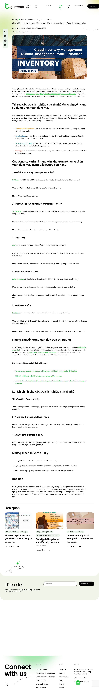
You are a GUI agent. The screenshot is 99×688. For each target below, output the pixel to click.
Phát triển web (41, 669)
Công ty (37, 6)
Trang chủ (28, 6)
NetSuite (15, 180)
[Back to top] (78, 682)
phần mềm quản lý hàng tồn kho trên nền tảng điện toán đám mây (51, 94)
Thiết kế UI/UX (41, 680)
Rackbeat (16, 313)
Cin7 (14, 245)
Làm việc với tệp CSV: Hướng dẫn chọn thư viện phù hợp (80, 539)
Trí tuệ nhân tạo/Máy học (45, 677)
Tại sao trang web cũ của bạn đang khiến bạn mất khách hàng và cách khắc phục (46, 371)
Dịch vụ (61, 673)
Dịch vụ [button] (49, 5)
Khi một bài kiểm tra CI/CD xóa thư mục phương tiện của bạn (38, 376)
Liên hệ (68, 6)
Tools (61, 680)
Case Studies (79, 5)
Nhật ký (60, 6)
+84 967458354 (80, 678)
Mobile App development (45, 673)
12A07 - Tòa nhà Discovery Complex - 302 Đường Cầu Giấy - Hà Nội (84, 671)
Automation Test (42, 684)
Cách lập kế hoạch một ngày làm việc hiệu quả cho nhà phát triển (47, 542)
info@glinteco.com (81, 681)
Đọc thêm (10, 546)
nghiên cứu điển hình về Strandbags (42, 352)
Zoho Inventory (18, 279)
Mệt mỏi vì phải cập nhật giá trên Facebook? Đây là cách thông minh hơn (18, 539)
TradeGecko (17, 211)
